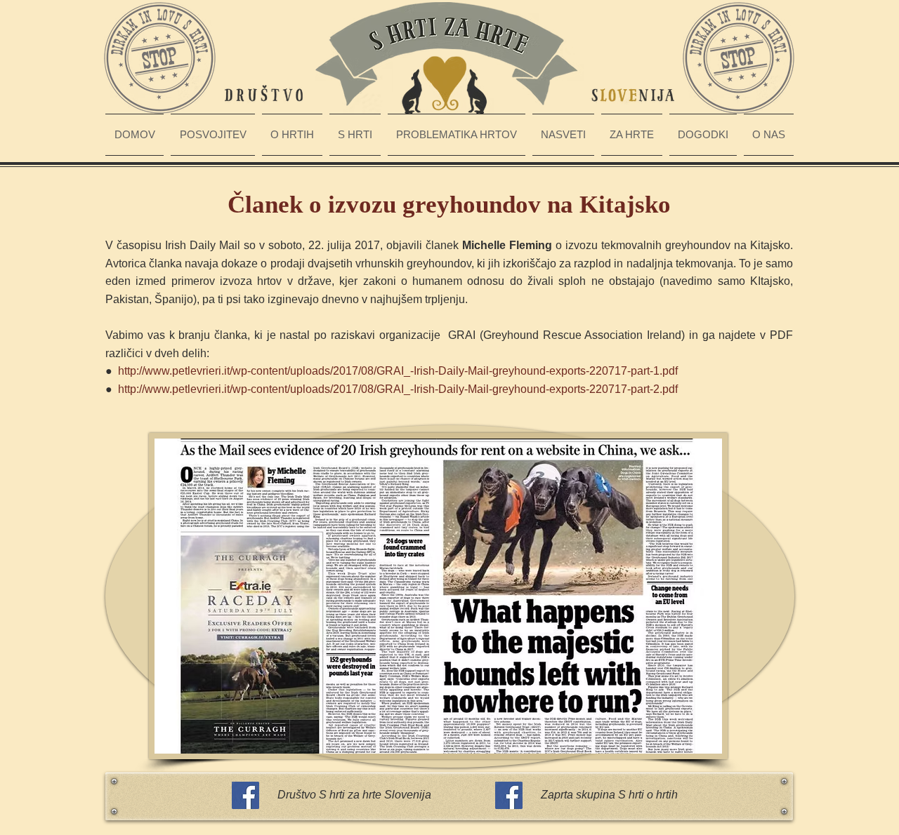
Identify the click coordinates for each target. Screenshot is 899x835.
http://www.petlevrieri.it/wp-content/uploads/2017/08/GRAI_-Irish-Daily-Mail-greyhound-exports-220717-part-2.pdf (398, 389)
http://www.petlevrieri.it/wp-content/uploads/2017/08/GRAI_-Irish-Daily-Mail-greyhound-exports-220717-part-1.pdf (398, 371)
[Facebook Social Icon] (245, 795)
